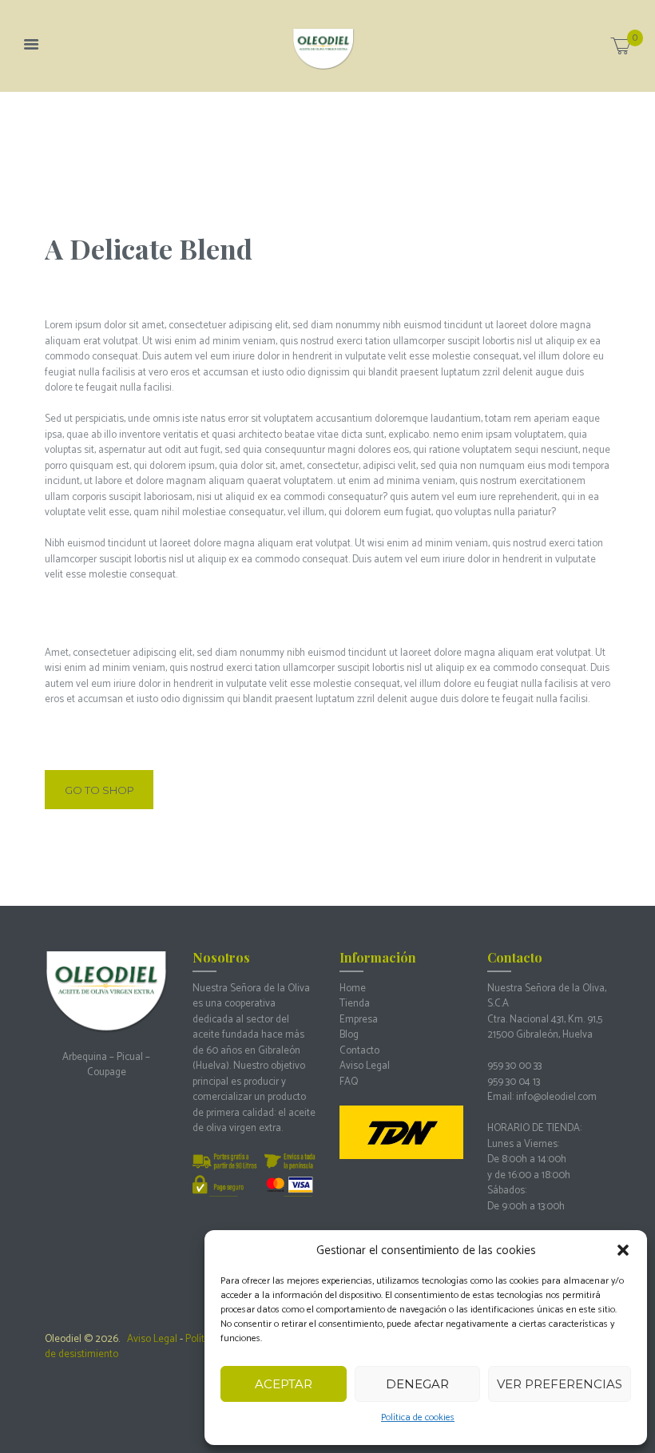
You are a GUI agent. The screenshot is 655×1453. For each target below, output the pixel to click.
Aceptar (283, 1383)
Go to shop (99, 790)
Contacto (359, 1050)
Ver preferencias (559, 1383)
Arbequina (84, 1057)
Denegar (417, 1383)
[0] (620, 50)
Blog (349, 1034)
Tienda (354, 1003)
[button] (623, 1250)
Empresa (358, 1019)
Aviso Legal (364, 1066)
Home (352, 988)
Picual (130, 1057)
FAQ (348, 1082)
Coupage (106, 1072)
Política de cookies (418, 1417)
